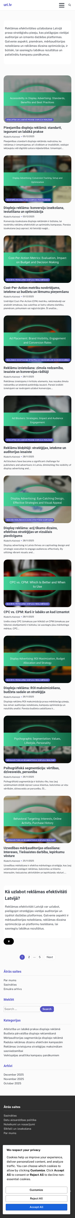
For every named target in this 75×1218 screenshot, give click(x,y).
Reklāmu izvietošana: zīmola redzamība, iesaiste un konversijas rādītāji (34, 370)
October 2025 (12, 1083)
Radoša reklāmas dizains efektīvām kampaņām (30, 520)
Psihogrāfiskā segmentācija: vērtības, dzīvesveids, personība (31, 770)
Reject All (36, 1198)
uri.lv (8, 5)
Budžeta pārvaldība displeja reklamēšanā (28, 280)
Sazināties (10, 984)
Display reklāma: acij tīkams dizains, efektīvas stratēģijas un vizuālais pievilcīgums (31, 532)
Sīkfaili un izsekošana (17, 1128)
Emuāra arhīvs (13, 989)
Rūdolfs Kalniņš (12, 136)
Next (50, 957)
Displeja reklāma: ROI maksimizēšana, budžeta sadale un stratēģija (32, 690)
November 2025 (14, 1078)
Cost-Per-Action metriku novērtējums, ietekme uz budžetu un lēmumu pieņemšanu (36, 290)
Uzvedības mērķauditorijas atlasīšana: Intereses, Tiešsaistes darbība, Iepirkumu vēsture (34, 852)
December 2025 (14, 1074)
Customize (36, 1189)
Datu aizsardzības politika (20, 1119)
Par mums (10, 980)
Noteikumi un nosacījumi (19, 1124)
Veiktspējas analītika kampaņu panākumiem (28, 200)
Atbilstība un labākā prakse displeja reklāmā (29, 120)
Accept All (36, 1207)
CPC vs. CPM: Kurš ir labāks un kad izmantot (36, 612)
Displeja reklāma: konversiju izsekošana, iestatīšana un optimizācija (34, 210)
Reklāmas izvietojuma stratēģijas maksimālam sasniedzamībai (38, 360)
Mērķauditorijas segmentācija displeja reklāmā (31, 760)
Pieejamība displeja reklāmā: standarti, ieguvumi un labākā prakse (33, 130)
